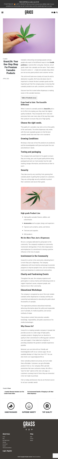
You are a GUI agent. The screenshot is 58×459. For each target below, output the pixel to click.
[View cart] (54, 12)
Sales (31, 436)
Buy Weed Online (6, 440)
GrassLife (47, 109)
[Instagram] (29, 430)
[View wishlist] (52, 12)
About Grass (6, 434)
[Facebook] (26, 430)
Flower (9, 388)
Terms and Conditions (7, 447)
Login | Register (7, 451)
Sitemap (4, 442)
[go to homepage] (29, 425)
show (34, 98)
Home (4, 436)
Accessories (28, 223)
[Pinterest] (32, 430)
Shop (31, 434)
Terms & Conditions (36, 456)
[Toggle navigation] (2, 12)
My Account (5, 444)
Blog (3, 438)
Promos (31, 438)
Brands (31, 440)
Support (4, 446)
